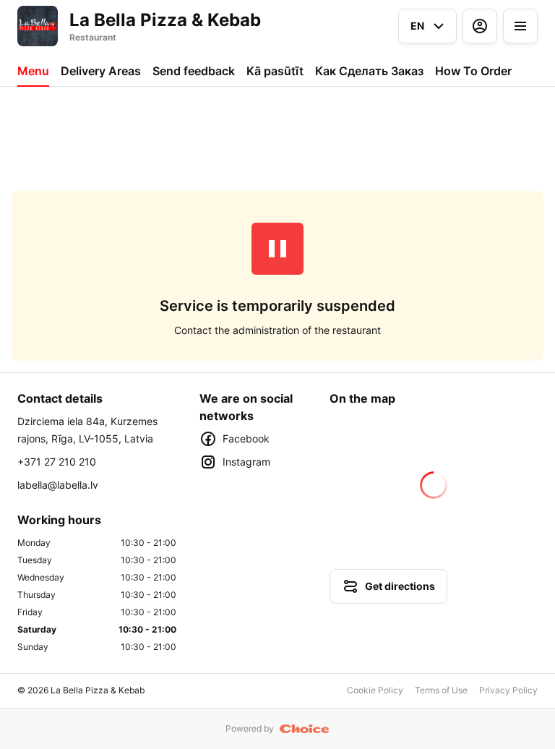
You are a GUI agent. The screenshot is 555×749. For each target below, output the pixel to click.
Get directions (400, 586)
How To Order (473, 71)
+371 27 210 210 (56, 461)
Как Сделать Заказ (369, 71)
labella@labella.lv (57, 485)
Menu (33, 71)
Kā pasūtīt (275, 71)
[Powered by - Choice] (305, 728)
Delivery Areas (101, 71)
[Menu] (520, 26)
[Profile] (479, 26)
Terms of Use (441, 690)
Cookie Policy (375, 690)
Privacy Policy (508, 690)
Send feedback (193, 71)
